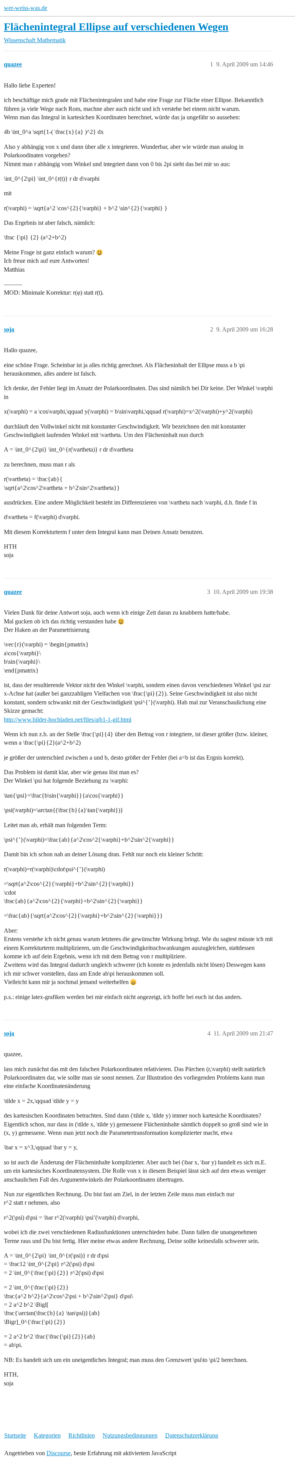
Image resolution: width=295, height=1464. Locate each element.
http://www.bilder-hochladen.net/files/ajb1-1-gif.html (67, 719)
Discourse (58, 1453)
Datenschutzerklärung (191, 1435)
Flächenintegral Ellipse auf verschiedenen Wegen (116, 27)
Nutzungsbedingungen (130, 1435)
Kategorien (47, 1435)
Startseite (15, 1435)
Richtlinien (81, 1435)
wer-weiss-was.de (25, 8)
